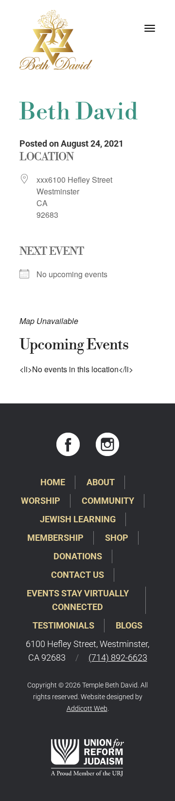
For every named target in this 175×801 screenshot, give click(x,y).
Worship (40, 501)
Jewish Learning (78, 519)
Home (52, 482)
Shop (116, 538)
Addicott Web (87, 708)
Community (108, 501)
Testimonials (63, 625)
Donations (77, 556)
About (101, 482)
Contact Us (77, 575)
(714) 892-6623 (117, 657)
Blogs (129, 625)
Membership (55, 538)
